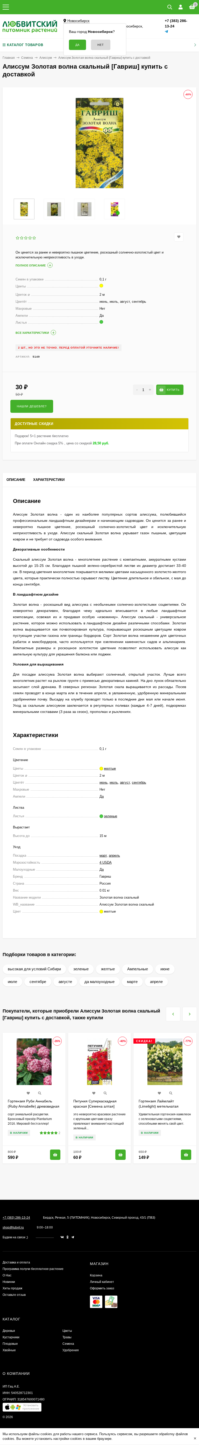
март (103, 855)
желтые (108, 969)
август (125, 782)
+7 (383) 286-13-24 (16, 1217)
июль (114, 782)
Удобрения (70, 1350)
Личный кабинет (102, 1282)
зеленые (81, 969)
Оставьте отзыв (14, 1295)
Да (102, 796)
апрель (114, 855)
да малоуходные (99, 981)
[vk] (62, 1237)
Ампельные (137, 969)
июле (12, 981)
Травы (67, 1337)
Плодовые (10, 1344)
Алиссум (45, 58)
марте (132, 981)
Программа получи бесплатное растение (33, 1269)
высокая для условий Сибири (34, 969)
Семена (27, 58)
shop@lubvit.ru (13, 1227)
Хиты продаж (12, 1288)
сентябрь (139, 782)
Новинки (9, 1282)
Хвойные (9, 1350)
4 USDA (106, 862)
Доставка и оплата (16, 1262)
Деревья (9, 1331)
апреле (156, 981)
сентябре (38, 981)
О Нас (7, 1275)
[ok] (68, 1237)
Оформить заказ (102, 1288)
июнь (104, 782)
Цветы (67, 1331)
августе (65, 981)
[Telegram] (166, 31)
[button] (22, 1408)
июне (164, 969)
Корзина (96, 1275)
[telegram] (72, 1237)
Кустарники (11, 1337)
